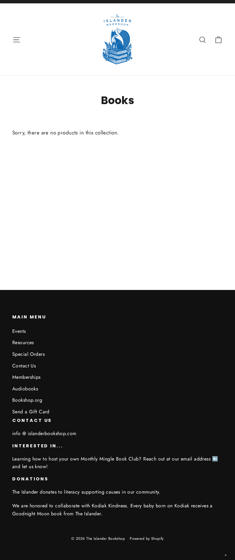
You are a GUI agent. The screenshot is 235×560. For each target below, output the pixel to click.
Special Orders (28, 354)
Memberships (26, 377)
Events (19, 331)
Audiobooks (25, 388)
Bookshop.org (27, 400)
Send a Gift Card (31, 411)
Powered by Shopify (147, 538)
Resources (23, 342)
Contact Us (24, 365)
